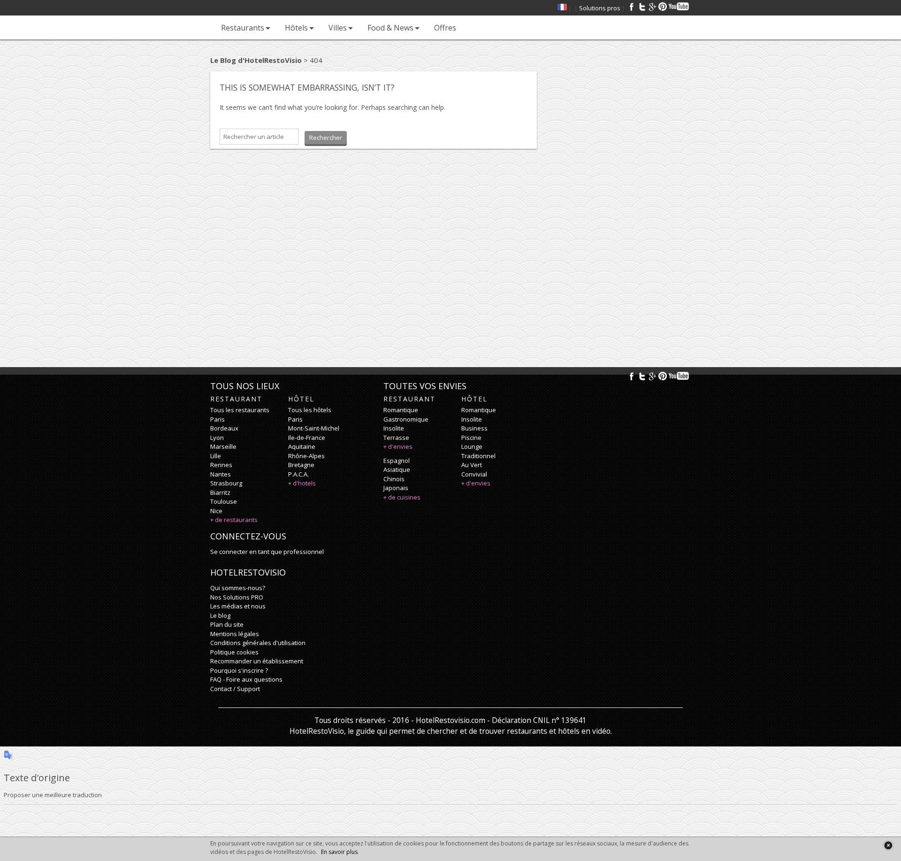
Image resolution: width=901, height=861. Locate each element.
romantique (400, 410)
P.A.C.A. (298, 474)
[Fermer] (888, 845)
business (474, 428)
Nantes (220, 474)
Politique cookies (234, 652)
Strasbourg (226, 483)
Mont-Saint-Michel (313, 428)
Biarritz (220, 492)
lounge (471, 446)
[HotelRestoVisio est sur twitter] (642, 6)
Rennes (221, 465)
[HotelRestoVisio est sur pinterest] (662, 6)
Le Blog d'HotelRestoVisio (256, 60)
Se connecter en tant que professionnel (267, 551)
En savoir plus (339, 852)
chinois (394, 479)
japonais (395, 488)
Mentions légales (234, 634)
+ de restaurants (234, 519)
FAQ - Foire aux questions (246, 679)
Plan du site (227, 624)
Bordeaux (224, 428)
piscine (471, 437)
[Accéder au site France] (562, 8)
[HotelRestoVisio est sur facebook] (631, 6)
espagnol (396, 460)
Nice (216, 511)
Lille (215, 456)
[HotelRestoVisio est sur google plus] (652, 6)
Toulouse (223, 501)
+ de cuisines (401, 497)
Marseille (223, 446)
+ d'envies (397, 446)
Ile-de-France (306, 437)
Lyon (217, 437)
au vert (471, 465)
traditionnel (478, 456)
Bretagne (301, 465)
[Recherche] (472, 27)
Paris (217, 419)
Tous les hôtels (309, 410)
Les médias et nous (238, 606)
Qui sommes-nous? (237, 588)
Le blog (220, 615)
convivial (474, 474)
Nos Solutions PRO (236, 597)
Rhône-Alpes (306, 456)
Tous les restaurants (239, 410)
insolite (393, 428)
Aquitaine (301, 446)
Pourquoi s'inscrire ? (239, 670)
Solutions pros (599, 8)
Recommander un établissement (256, 661)
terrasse (396, 437)
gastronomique (405, 419)
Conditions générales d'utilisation (257, 642)
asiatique (396, 469)
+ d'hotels (302, 483)
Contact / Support (235, 688)
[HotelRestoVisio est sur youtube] (679, 6)
